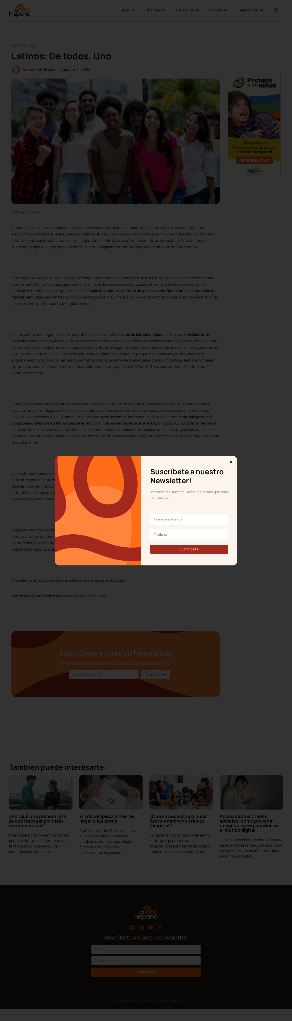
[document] (146, 510)
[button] (231, 462)
